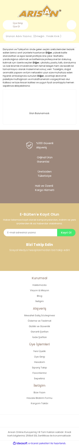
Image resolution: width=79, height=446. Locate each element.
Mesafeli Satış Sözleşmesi (39, 315)
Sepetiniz (39, 378)
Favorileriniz (40, 373)
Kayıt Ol (66, 232)
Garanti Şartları (40, 331)
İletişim (39, 301)
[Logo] (39, 11)
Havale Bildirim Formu (39, 398)
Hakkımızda (39, 285)
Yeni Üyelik (39, 351)
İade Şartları (39, 337)
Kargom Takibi (39, 403)
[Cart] (71, 25)
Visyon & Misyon (39, 290)
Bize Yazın (39, 392)
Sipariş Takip (39, 367)
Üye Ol (16, 26)
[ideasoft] (20, 443)
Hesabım (39, 362)
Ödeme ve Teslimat (39, 321)
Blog (39, 296)
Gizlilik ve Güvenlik (39, 326)
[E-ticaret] (39, 443)
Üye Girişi (18, 23)
